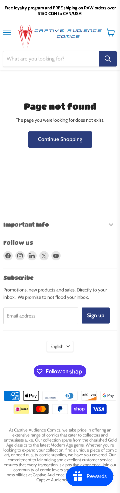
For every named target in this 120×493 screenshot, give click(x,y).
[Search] (108, 59)
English (56, 346)
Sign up (95, 315)
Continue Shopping (60, 139)
